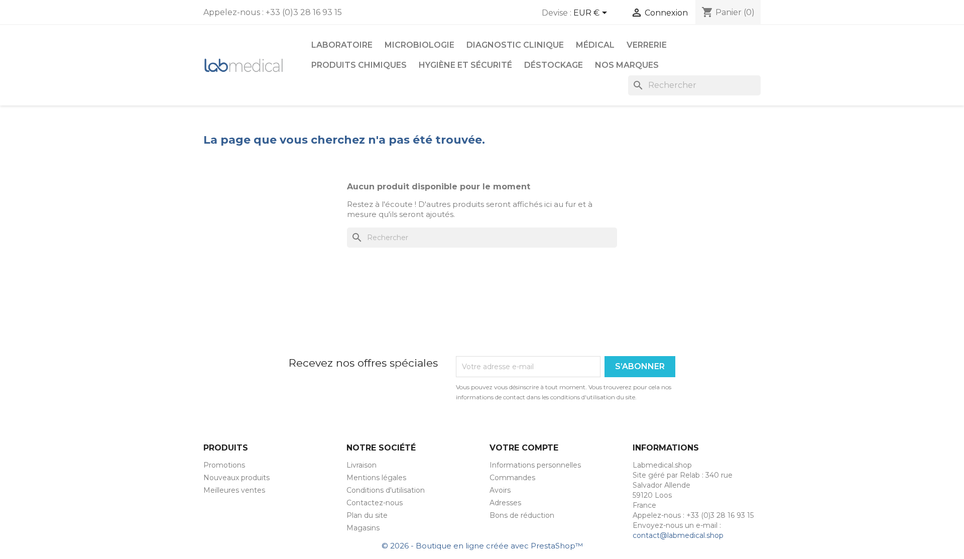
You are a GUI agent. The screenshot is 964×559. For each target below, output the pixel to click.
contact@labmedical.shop (678, 535)
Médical (595, 45)
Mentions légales (376, 477)
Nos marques (627, 65)
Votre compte (524, 448)
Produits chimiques (359, 65)
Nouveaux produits (236, 477)
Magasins (363, 527)
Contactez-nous (374, 502)
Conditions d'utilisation (385, 490)
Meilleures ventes (234, 490)
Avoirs (500, 490)
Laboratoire (342, 45)
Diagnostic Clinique (515, 45)
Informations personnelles (535, 465)
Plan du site (367, 515)
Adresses (505, 502)
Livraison (361, 465)
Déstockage (553, 65)
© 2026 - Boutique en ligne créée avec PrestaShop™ (482, 545)
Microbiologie (419, 45)
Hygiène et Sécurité (465, 65)
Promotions (224, 465)
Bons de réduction (522, 515)
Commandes (512, 477)
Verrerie (647, 45)
